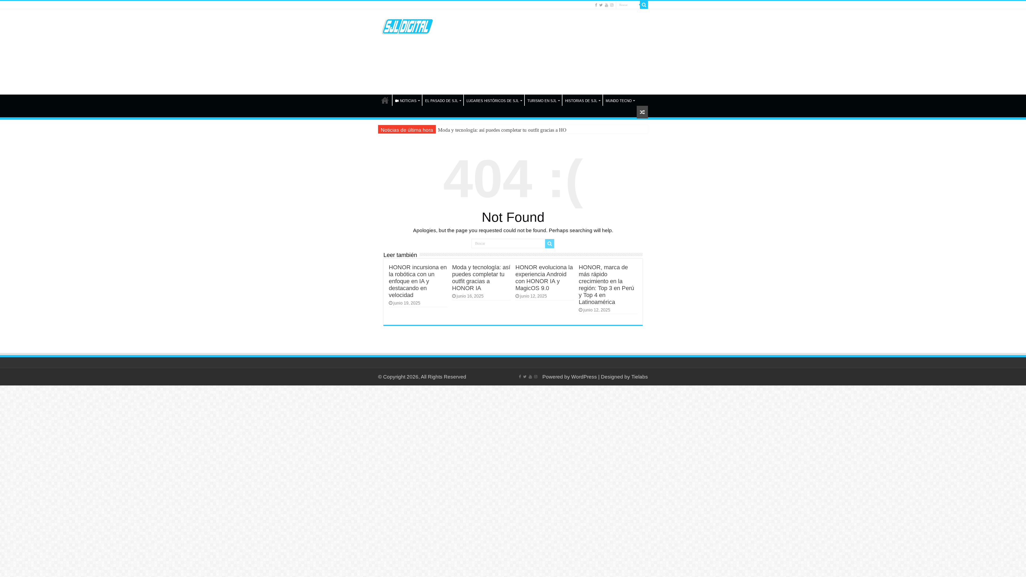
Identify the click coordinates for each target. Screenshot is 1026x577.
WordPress (584, 377)
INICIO (385, 100)
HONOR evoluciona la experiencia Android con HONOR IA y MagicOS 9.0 (544, 277)
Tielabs (639, 377)
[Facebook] (596, 5)
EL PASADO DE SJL (441, 101)
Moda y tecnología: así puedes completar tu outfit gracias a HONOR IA (511, 130)
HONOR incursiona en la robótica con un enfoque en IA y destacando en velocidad (418, 281)
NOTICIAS (408, 101)
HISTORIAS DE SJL (581, 101)
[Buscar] (644, 5)
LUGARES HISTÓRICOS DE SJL (493, 101)
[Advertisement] (546, 51)
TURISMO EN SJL (542, 101)
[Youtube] (606, 5)
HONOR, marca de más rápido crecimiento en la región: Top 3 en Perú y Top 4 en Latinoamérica (606, 284)
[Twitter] (601, 5)
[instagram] (612, 5)
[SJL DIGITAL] (407, 25)
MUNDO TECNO (619, 101)
